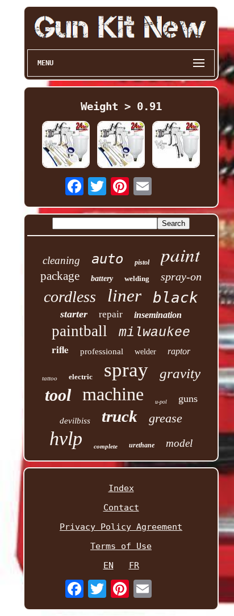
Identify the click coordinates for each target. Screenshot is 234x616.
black (175, 297)
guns (188, 398)
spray (126, 370)
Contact (121, 507)
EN (108, 565)
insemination (158, 315)
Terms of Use (121, 546)
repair (111, 314)
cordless (70, 296)
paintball (79, 331)
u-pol (161, 402)
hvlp (65, 438)
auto (107, 259)
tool (58, 394)
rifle (60, 349)
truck (119, 416)
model (179, 443)
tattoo (49, 378)
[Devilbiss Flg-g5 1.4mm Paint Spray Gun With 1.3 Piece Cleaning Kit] (176, 145)
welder (145, 351)
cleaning (61, 260)
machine (113, 394)
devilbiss (75, 420)
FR (134, 565)
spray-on (181, 276)
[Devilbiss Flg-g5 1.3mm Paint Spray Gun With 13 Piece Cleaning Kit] (121, 145)
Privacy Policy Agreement (121, 527)
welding (136, 278)
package (60, 276)
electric (81, 376)
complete (106, 446)
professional (101, 351)
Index (121, 488)
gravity (180, 373)
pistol (142, 262)
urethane (141, 445)
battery (102, 278)
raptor (179, 351)
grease (165, 418)
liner (124, 295)
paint (180, 254)
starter (73, 314)
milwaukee (154, 332)
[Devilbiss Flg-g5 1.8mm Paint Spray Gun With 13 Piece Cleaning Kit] (66, 145)
